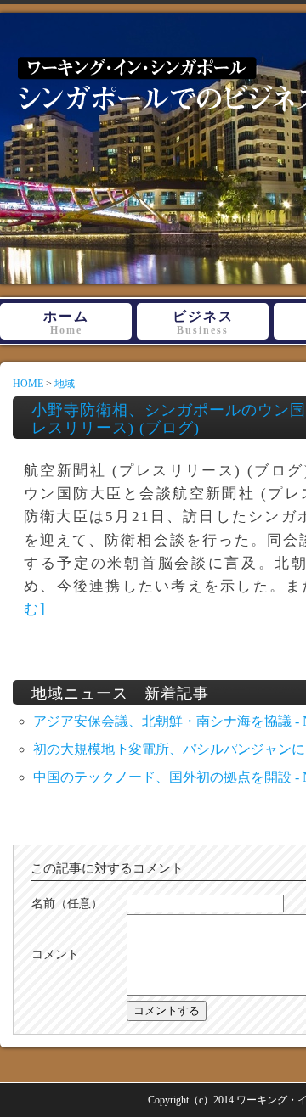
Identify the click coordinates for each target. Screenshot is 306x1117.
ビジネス (203, 322)
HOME (28, 384)
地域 (64, 384)
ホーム (66, 322)
